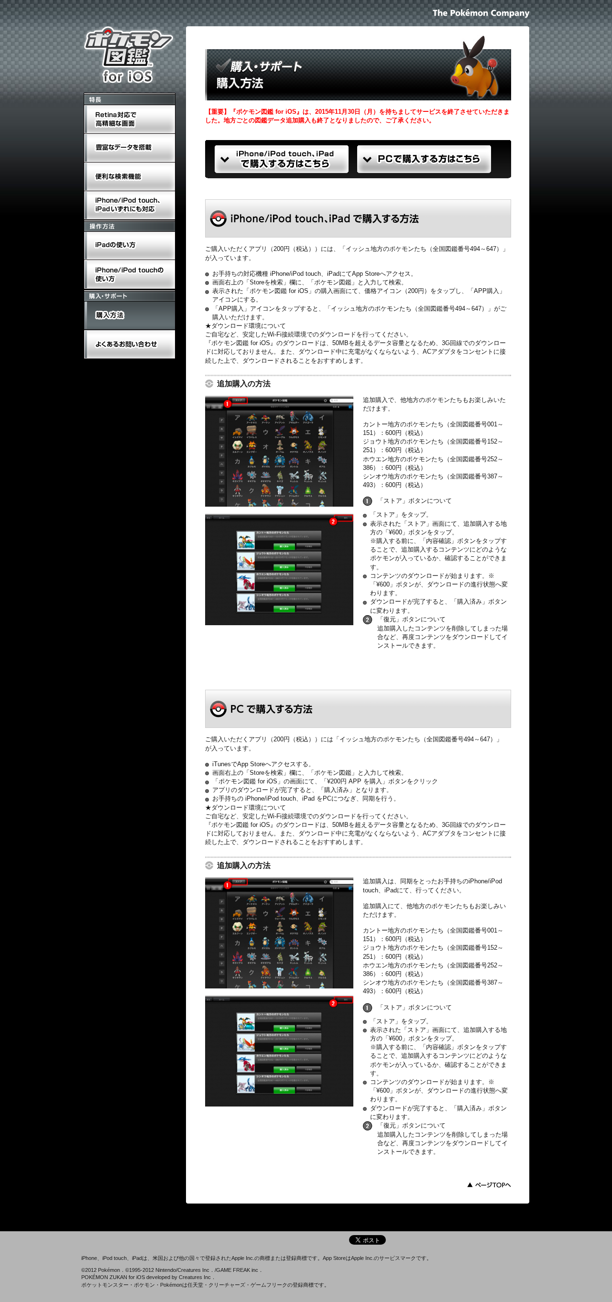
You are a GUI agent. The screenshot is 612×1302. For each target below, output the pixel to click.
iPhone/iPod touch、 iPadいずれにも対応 (129, 192)
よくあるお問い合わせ (115, 332)
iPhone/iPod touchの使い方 (121, 262)
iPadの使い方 (102, 233)
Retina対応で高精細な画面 (120, 106)
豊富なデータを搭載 (112, 135)
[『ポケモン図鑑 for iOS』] (128, 54)
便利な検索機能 (105, 163)
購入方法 (96, 303)
